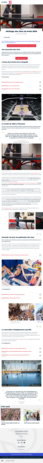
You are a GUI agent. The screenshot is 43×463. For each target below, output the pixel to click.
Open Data (25, 457)
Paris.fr (30, 454)
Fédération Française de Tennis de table (17, 183)
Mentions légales (5, 457)
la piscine (21, 339)
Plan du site (38, 457)
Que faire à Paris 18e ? (10, 460)
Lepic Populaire (35, 173)
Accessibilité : (16, 457)
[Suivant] (40, 234)
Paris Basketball (33, 71)
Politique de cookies (31, 457)
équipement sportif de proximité (23, 73)
